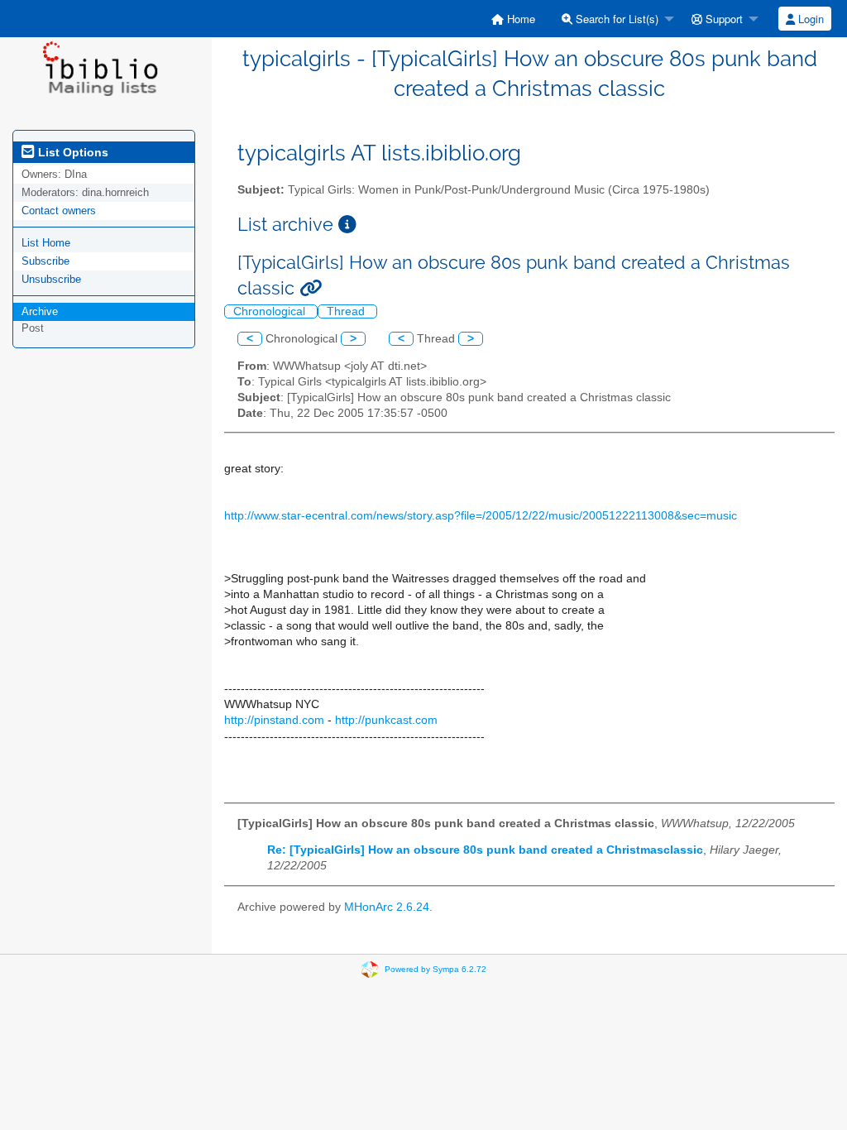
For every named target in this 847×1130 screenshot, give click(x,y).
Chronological (271, 311)
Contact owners (59, 210)
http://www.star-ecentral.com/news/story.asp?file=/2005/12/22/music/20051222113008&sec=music (480, 516)
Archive (40, 311)
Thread (347, 311)
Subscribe (45, 261)
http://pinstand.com (274, 720)
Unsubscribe (51, 279)
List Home (46, 243)
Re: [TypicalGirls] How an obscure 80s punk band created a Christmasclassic (485, 850)
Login (809, 18)
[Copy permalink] (310, 288)
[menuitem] (513, 18)
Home (519, 18)
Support (722, 18)
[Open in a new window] (347, 224)
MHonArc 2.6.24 (386, 907)
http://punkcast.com (386, 720)
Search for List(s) (615, 18)
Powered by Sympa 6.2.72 (435, 969)
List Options (71, 152)
